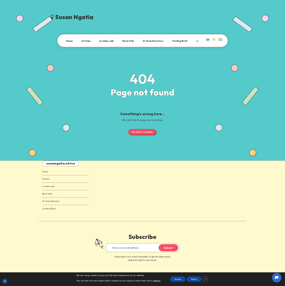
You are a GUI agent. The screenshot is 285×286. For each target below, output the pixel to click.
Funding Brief (179, 41)
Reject (194, 279)
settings (156, 280)
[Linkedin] (207, 40)
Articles (86, 41)
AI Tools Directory (153, 41)
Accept (178, 279)
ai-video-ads (106, 41)
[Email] (220, 40)
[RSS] (214, 40)
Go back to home (142, 132)
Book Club (128, 41)
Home (69, 41)
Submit (168, 248)
